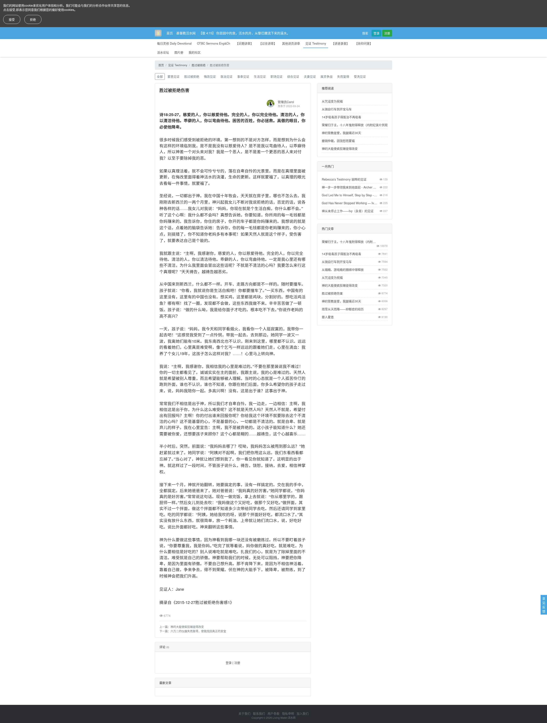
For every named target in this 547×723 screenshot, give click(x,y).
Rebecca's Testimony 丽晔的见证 (344, 179)
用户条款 (273, 713)
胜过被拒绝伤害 (332, 293)
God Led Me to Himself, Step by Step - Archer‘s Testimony (350, 195)
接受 (12, 19)
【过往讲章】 (268, 43)
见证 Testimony (315, 43)
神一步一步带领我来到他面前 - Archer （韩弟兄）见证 (350, 187)
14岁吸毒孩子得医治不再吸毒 (341, 117)
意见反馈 (543, 604)
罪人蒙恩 (328, 317)
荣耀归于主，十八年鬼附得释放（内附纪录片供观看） (358, 125)
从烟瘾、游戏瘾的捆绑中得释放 (343, 269)
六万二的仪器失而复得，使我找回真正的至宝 (198, 631)
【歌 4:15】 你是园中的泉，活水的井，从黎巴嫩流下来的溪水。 (244, 33)
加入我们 (303, 713)
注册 (387, 33)
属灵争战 (326, 76)
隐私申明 (288, 713)
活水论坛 (163, 52)
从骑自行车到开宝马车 (337, 109)
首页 (169, 33)
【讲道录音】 (340, 43)
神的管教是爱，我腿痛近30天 (341, 133)
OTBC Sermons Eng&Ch (213, 43)
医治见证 (226, 76)
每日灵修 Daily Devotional (174, 43)
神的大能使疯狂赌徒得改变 (187, 627)
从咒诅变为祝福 (332, 101)
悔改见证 (210, 76)
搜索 (365, 33)
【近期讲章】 (244, 43)
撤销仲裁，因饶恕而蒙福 (338, 140)
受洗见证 (360, 76)
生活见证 (260, 76)
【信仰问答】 (364, 43)
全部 (160, 76)
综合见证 (293, 76)
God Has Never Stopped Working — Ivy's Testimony (350, 203)
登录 (376, 33)
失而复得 (343, 76)
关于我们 (244, 713)
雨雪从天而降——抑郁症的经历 (343, 309)
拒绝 (33, 19)
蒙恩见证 (173, 76)
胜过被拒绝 (199, 65)
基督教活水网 (186, 33)
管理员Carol (286, 102)
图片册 (178, 52)
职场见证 (276, 76)
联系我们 (259, 713)
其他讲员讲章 (291, 43)
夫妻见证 (310, 76)
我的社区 (195, 52)
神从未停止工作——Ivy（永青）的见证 (347, 211)
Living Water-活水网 (284, 717)
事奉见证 (243, 76)
